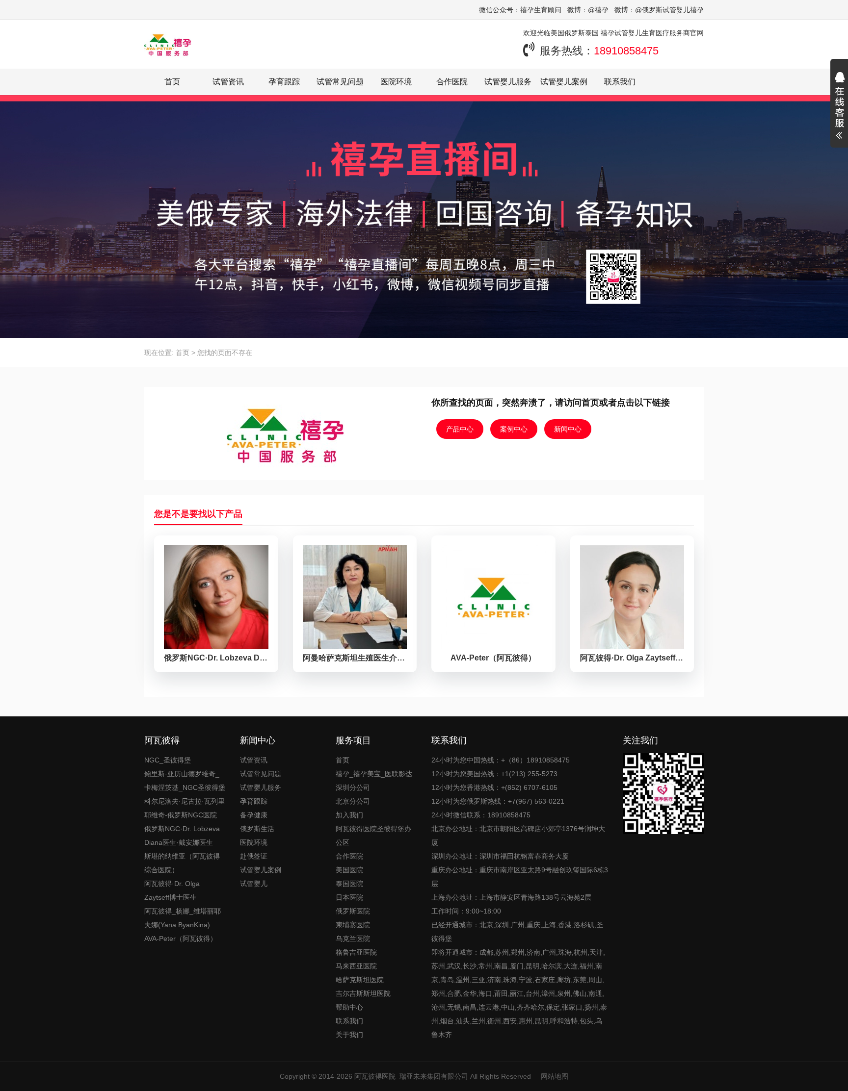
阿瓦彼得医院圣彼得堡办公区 (373, 835)
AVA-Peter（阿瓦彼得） (180, 938)
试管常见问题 (340, 81)
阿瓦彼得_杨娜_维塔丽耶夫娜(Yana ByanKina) (182, 918)
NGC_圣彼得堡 (167, 760)
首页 (172, 81)
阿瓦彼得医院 (375, 1076)
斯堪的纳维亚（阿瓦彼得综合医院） (182, 863)
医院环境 (396, 81)
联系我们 (620, 81)
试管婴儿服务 (507, 81)
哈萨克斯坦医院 (360, 980)
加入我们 (349, 815)
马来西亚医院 (356, 966)
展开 (839, 107)
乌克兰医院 (353, 938)
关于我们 (349, 1035)
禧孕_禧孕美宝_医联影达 (374, 774)
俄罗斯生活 (257, 829)
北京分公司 (353, 801)
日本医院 (349, 897)
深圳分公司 (353, 787)
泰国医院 (349, 884)
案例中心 (514, 429)
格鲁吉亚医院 (356, 952)
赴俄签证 (253, 856)
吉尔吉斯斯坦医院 (363, 993)
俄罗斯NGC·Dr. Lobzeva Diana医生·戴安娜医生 (182, 835)
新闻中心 (568, 429)
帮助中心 (349, 1007)
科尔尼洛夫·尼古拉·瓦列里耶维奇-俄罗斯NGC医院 (184, 808)
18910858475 (626, 51)
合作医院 (452, 81)
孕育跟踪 (284, 81)
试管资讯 (228, 81)
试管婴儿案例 (563, 81)
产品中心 (460, 429)
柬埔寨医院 (353, 925)
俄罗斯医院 (353, 911)
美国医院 (349, 870)
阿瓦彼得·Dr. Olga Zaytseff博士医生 (172, 890)
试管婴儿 (253, 884)
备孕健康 (253, 815)
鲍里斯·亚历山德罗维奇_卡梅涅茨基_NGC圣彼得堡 (184, 780)
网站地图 (554, 1076)
